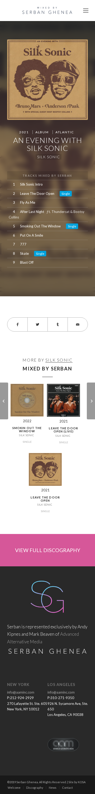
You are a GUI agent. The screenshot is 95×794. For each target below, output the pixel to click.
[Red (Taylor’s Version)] (91, 401)
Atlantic (64, 132)
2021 (23, 132)
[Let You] (4, 401)
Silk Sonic (48, 157)
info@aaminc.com (20, 692)
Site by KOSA (77, 782)
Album (42, 132)
